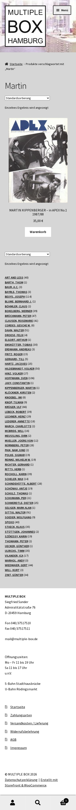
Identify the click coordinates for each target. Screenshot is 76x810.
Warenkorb (38, 232)
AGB (13, 739)
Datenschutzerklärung (21, 780)
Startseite (16, 64)
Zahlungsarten (21, 715)
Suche (38, 803)
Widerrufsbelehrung (24, 731)
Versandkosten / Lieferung (29, 723)
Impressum (18, 748)
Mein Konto (12, 803)
